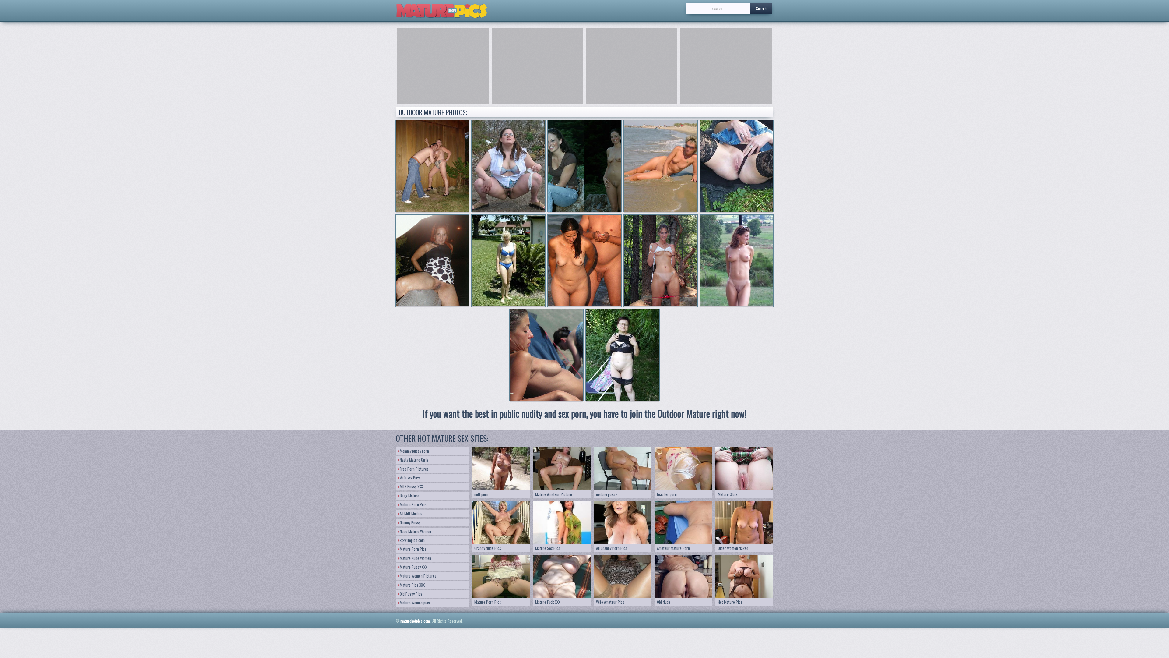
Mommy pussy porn (414, 451)
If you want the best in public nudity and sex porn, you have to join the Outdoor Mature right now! (584, 413)
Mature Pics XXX (412, 585)
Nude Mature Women (415, 531)
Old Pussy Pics (411, 594)
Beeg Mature (409, 496)
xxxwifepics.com (412, 540)
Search (761, 8)
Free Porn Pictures (414, 469)
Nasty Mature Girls (414, 460)
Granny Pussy (410, 522)
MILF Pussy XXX (411, 486)
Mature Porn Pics (413, 504)
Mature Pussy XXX (413, 567)
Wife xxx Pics (410, 478)
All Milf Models (411, 513)
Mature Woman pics (415, 603)
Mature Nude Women (415, 558)
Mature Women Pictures (418, 576)
